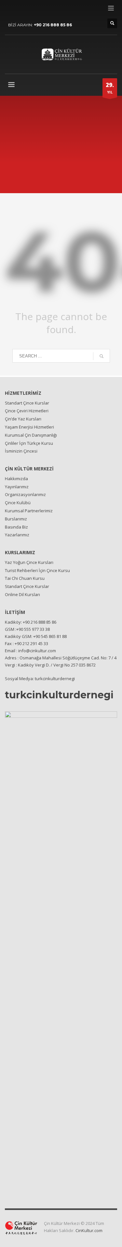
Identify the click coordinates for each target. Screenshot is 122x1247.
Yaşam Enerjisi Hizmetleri (29, 427)
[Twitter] (19, 10)
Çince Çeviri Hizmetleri (26, 411)
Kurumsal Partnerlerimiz (29, 511)
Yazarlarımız (17, 535)
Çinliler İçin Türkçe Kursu (29, 443)
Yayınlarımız (17, 487)
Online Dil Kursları (22, 594)
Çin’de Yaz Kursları (23, 419)
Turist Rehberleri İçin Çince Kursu (37, 570)
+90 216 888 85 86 (53, 24)
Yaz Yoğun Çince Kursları (29, 562)
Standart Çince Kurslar (27, 403)
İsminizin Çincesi (21, 451)
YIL (110, 87)
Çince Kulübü (18, 502)
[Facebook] (10, 10)
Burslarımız (16, 519)
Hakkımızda (16, 478)
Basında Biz (16, 527)
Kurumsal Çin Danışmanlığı (31, 435)
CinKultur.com (88, 1230)
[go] (101, 356)
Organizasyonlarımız (25, 494)
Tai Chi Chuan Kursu (25, 578)
